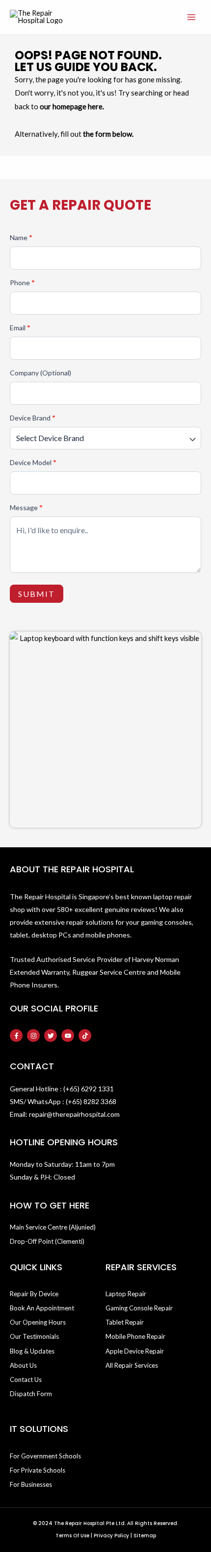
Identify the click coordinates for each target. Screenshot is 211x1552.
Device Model (33, 462)
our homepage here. (72, 106)
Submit (36, 593)
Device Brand (32, 418)
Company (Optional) (40, 373)
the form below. (108, 133)
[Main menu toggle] (191, 17)
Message (26, 507)
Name (21, 237)
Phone (22, 282)
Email (20, 327)
